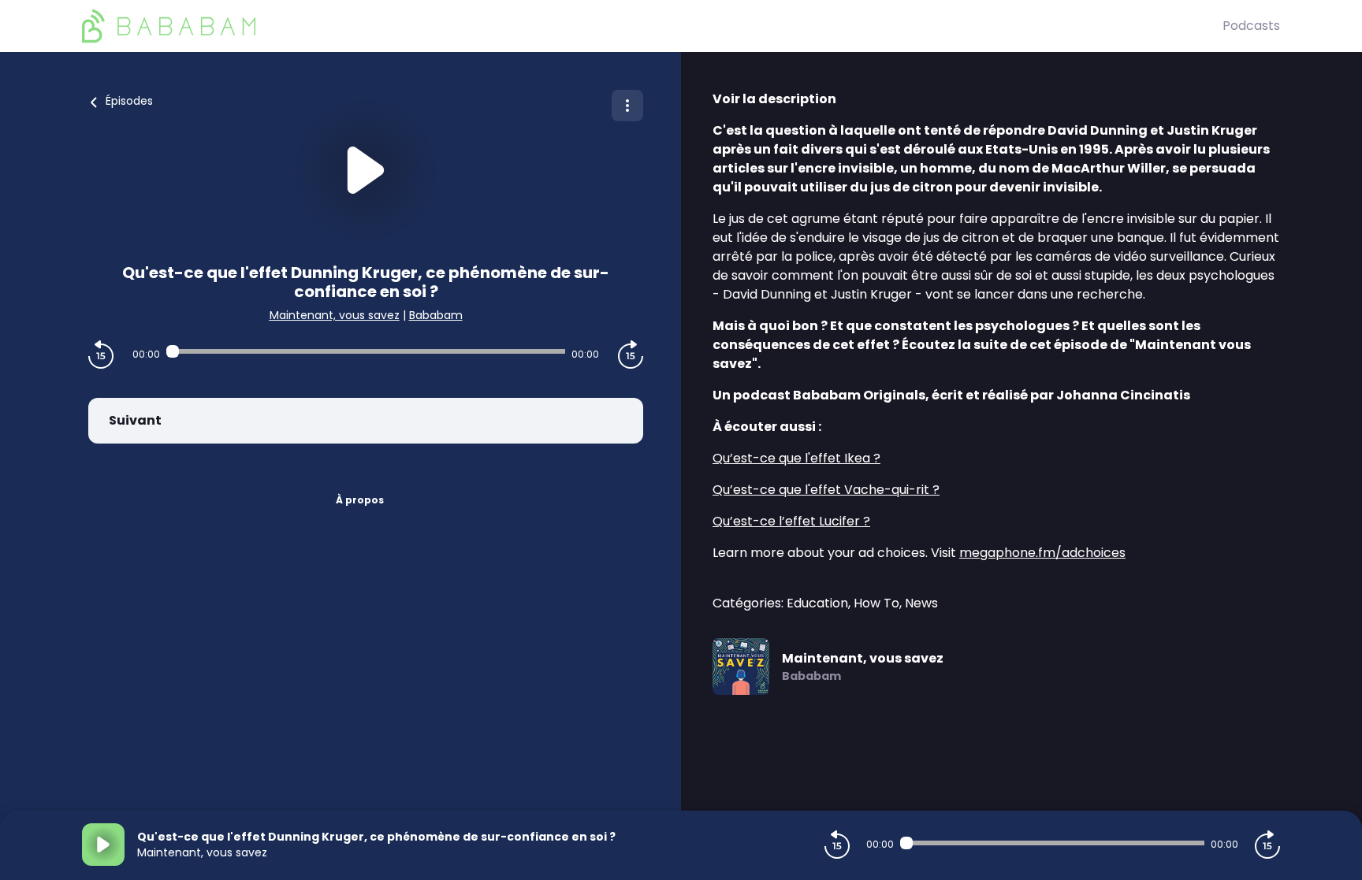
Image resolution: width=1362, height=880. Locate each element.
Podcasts (1251, 26)
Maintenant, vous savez (335, 315)
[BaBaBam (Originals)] (652, 26)
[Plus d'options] (627, 105)
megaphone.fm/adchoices (1042, 553)
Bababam (436, 315)
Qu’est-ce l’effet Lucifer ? (791, 521)
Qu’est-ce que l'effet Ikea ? (796, 458)
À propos (360, 500)
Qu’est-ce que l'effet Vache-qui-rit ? (826, 490)
